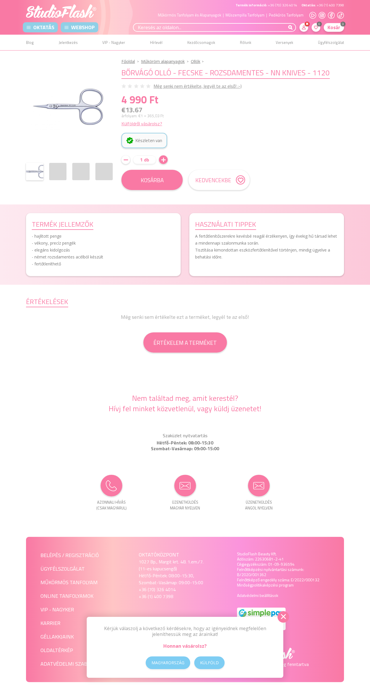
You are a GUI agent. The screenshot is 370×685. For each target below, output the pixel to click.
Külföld (209, 662)
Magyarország (167, 662)
